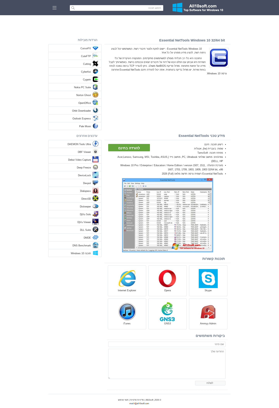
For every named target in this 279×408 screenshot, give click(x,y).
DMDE (87, 237)
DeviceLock (84, 175)
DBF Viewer (84, 152)
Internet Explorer (127, 290)
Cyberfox (86, 71)
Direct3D (86, 198)
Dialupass (85, 191)
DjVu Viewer (84, 222)
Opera (167, 290)
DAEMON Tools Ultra (79, 144)
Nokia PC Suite (82, 87)
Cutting (87, 64)
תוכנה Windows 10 (81, 253)
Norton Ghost (83, 95)
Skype (208, 290)
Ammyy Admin (208, 323)
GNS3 (167, 323)
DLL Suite (85, 230)
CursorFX (85, 48)
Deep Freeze (84, 167)
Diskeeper (85, 206)
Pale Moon (85, 126)
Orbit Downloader (81, 110)
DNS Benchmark (82, 245)
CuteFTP (86, 56)
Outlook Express (82, 118)
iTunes (127, 323)
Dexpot (87, 183)
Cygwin (87, 79)
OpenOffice (84, 103)
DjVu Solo (85, 214)
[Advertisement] (139, 25)
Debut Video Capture (79, 159)
